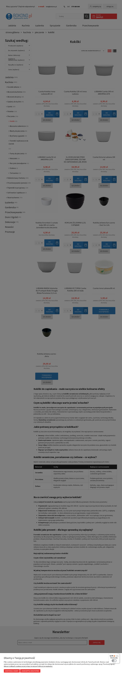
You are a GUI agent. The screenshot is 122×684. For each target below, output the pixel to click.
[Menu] (118, 654)
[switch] (114, 660)
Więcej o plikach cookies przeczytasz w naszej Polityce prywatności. (28, 666)
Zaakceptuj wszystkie (30, 671)
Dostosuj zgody (11, 671)
